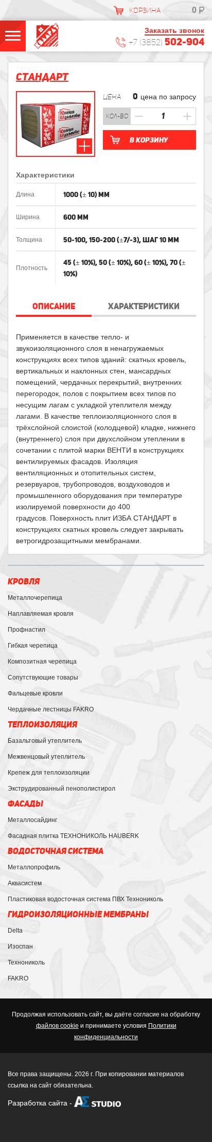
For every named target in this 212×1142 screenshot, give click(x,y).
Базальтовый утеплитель (45, 740)
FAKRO (18, 978)
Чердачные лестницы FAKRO (51, 709)
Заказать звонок (174, 30)
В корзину (149, 140)
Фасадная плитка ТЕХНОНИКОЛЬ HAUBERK (73, 836)
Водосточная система (55, 851)
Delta (15, 930)
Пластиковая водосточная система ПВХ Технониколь (85, 899)
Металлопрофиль (34, 867)
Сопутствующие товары (43, 677)
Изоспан (20, 946)
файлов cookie (57, 1025)
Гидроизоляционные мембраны (78, 914)
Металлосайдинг (32, 820)
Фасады (25, 804)
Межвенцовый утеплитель (46, 756)
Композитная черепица (42, 661)
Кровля (24, 581)
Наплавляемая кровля (41, 613)
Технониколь (26, 962)
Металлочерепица (35, 597)
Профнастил (26, 629)
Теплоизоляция (42, 724)
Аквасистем (25, 883)
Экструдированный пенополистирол (61, 788)
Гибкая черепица (33, 645)
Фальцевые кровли (35, 693)
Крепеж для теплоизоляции (49, 772)
